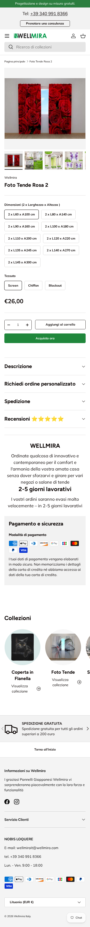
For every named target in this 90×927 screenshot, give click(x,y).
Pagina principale (14, 61)
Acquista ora (45, 338)
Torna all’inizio (45, 749)
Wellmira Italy (22, 916)
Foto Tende (63, 672)
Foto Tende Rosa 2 (40, 61)
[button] (83, 36)
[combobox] (45, 47)
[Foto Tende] (63, 647)
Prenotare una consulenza (45, 23)
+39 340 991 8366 (49, 13)
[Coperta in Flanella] (22, 647)
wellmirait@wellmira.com (37, 848)
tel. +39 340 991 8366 (22, 856)
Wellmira (10, 178)
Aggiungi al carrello (60, 324)
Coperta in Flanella (22, 675)
